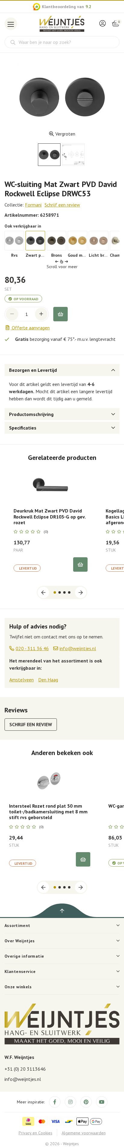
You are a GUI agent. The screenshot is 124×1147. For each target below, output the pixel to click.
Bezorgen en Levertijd (33, 370)
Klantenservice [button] (20, 971)
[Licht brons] (98, 240)
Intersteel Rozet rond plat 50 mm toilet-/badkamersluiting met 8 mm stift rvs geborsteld (48, 811)
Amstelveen (21, 680)
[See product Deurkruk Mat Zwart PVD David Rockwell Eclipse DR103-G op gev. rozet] (50, 484)
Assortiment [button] (17, 925)
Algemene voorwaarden (84, 1133)
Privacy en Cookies (35, 1133)
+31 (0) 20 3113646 (25, 1069)
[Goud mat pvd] (77, 240)
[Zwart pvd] (35, 240)
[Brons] (56, 240)
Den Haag (48, 680)
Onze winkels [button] (18, 986)
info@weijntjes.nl (23, 1079)
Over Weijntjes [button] (20, 941)
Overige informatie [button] (24, 956)
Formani (33, 205)
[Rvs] (14, 240)
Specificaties (22, 428)
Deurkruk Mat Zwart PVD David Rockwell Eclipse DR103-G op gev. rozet (49, 516)
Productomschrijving (31, 414)
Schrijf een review (62, 205)
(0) (46, 532)
